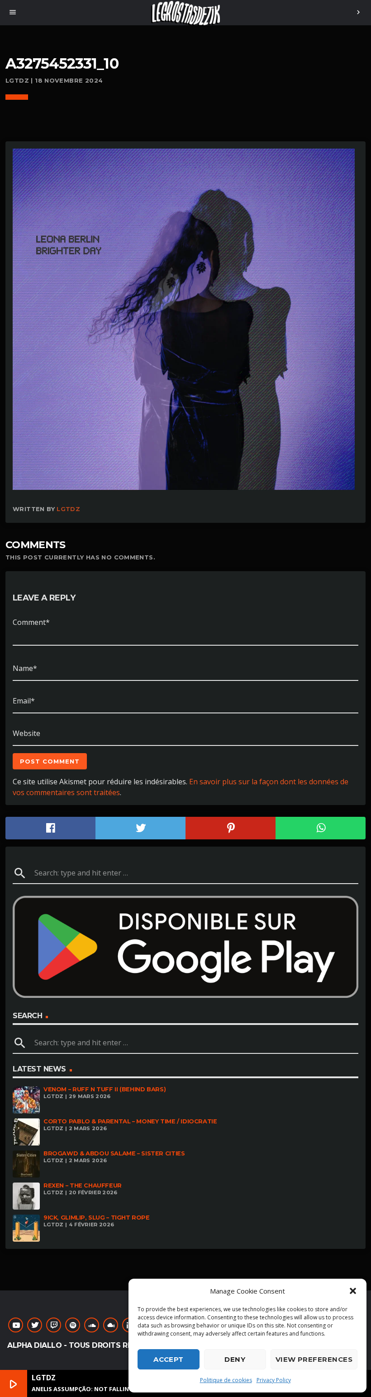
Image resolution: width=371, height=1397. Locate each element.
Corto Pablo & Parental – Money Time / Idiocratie (130, 1121)
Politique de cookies (226, 1380)
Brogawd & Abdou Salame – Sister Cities (114, 1153)
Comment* (31, 622)
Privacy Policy (274, 1380)
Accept (168, 1359)
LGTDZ (68, 508)
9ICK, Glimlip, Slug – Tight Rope (96, 1217)
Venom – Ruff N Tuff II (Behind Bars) (104, 1089)
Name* (25, 668)
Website (26, 733)
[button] (352, 1290)
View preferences (314, 1359)
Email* (24, 701)
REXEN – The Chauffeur (82, 1185)
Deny (234, 1359)
